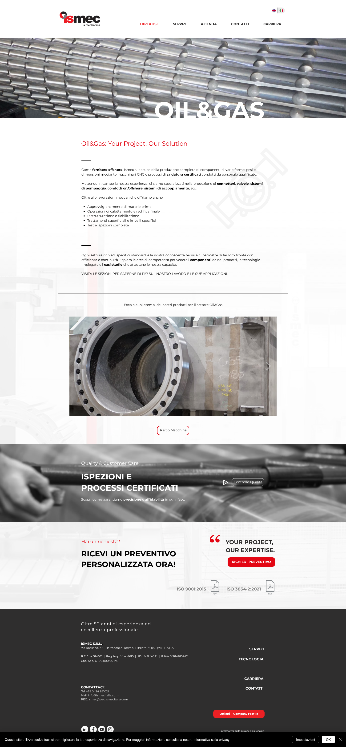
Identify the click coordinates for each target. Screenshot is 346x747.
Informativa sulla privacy (211, 739)
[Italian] (281, 10)
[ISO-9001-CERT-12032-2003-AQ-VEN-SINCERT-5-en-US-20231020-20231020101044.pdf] (215, 588)
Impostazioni (305, 739)
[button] (208, 24)
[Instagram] (110, 729)
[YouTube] (101, 729)
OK (328, 739)
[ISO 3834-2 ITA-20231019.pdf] (270, 588)
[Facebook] (93, 729)
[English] (274, 10)
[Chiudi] (340, 739)
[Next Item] (268, 366)
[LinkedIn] (84, 729)
